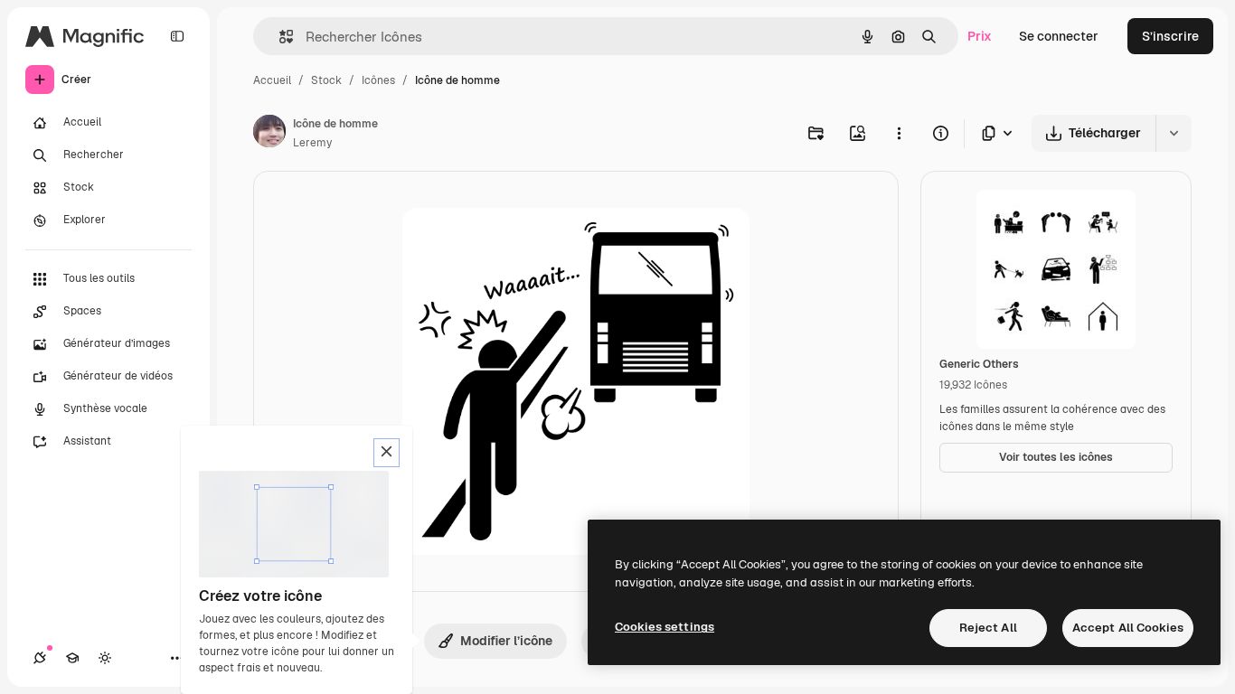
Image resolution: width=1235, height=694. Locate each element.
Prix (979, 36)
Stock (326, 80)
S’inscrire (1170, 36)
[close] (386, 453)
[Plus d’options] (899, 133)
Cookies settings (664, 626)
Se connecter (1058, 36)
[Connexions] (39, 657)
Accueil (272, 80)
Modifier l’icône (506, 641)
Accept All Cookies (1127, 627)
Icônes (378, 80)
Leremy (312, 143)
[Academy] (72, 657)
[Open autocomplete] (279, 36)
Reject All (988, 627)
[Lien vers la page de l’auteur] (269, 134)
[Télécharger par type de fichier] (998, 133)
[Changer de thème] (104, 657)
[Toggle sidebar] (177, 36)
